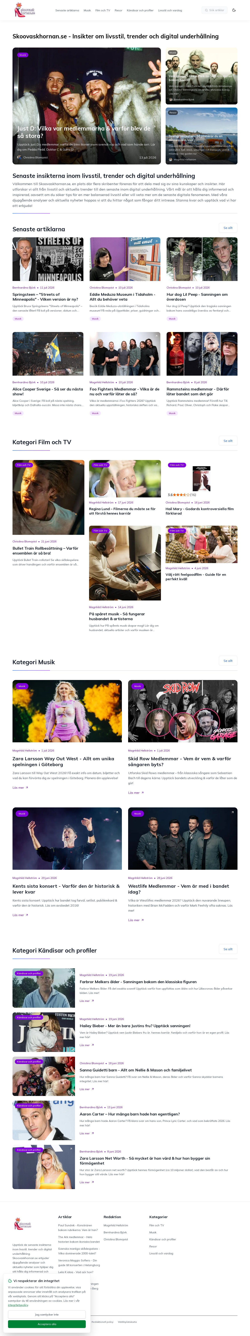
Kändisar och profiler (140, 10)
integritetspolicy (18, 1305)
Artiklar (65, 1217)
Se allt (228, 228)
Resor (118, 10)
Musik (87, 10)
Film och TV (103, 10)
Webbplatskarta (127, 1321)
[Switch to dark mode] (234, 10)
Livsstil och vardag (170, 10)
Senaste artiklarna (67, 10)
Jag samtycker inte (47, 1314)
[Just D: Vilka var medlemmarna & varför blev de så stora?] (86, 106)
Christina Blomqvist (102, 287)
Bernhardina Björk (24, 287)
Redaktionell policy (102, 1321)
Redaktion (112, 1217)
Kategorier (158, 1217)
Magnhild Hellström (102, 382)
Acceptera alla (47, 1324)
